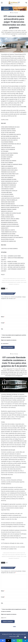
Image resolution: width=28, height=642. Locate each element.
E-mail (3, 322)
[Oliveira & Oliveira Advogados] (14, 8)
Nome (3, 316)
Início (12, 12)
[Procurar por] (26, 3)
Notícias (16, 12)
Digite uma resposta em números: (8, 340)
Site (2, 329)
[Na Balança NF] (14, 2)
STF (6, 288)
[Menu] (2, 3)
